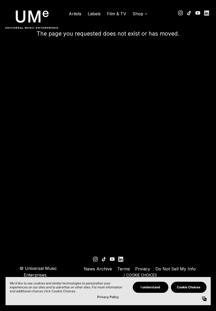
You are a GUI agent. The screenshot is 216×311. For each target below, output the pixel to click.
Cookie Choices (141, 275)
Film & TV (116, 13)
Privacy (142, 268)
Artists (75, 13)
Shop (137, 13)
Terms (123, 268)
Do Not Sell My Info (175, 268)
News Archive (98, 268)
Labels (94, 13)
